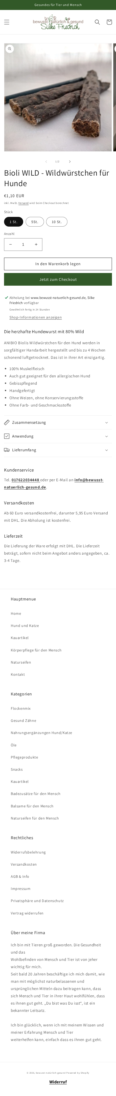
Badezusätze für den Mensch (36, 793)
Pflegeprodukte (24, 757)
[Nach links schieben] (46, 162)
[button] (7, 22)
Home (16, 613)
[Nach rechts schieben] (70, 162)
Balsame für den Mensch (32, 806)
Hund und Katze (25, 625)
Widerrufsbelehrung (28, 852)
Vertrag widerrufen (27, 913)
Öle (14, 745)
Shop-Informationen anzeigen (35, 317)
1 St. (14, 221)
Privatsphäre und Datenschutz (37, 900)
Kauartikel (20, 637)
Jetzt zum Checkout (58, 279)
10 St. (57, 221)
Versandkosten (24, 864)
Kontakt (18, 674)
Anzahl (9, 233)
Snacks (17, 769)
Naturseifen (21, 662)
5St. (34, 221)
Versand (23, 203)
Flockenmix (21, 708)
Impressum (20, 888)
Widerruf (58, 1082)
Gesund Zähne (23, 720)
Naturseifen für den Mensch (35, 818)
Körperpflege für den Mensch (36, 650)
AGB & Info (20, 876)
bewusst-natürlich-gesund (51, 1072)
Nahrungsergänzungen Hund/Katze (41, 732)
